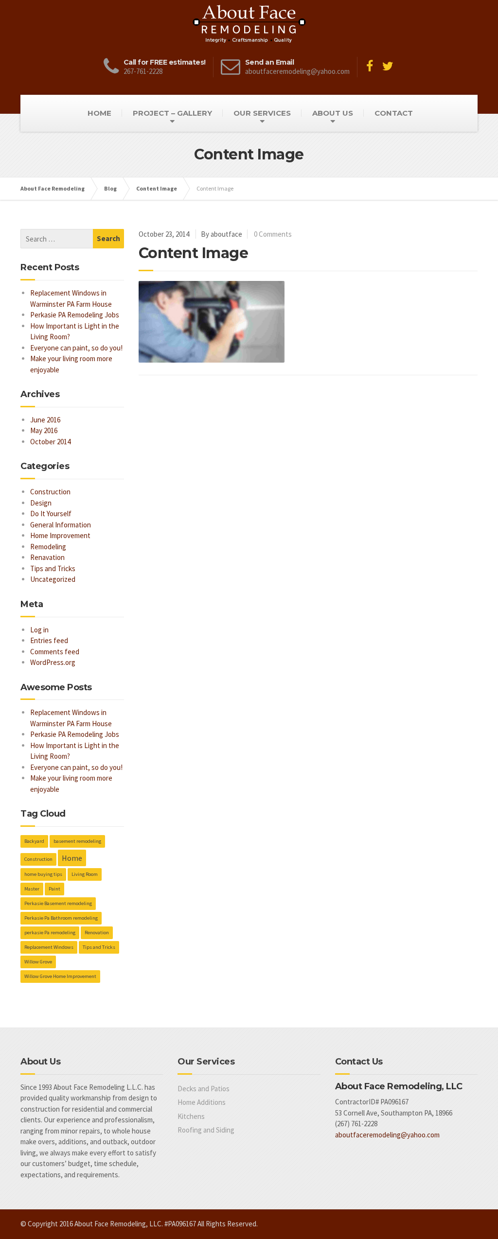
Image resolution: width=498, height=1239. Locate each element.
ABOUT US (332, 113)
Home (72, 858)
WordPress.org (52, 662)
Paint (54, 889)
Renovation (97, 932)
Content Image (156, 188)
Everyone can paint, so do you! (76, 347)
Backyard (34, 841)
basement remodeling (77, 841)
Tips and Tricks (52, 568)
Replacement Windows (48, 947)
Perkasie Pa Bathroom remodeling (61, 918)
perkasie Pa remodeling (49, 932)
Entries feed (49, 640)
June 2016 (45, 419)
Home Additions (202, 1102)
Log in (39, 629)
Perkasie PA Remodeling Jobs (74, 314)
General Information (60, 524)
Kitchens (191, 1116)
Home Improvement (60, 535)
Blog (110, 188)
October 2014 (50, 441)
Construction (50, 491)
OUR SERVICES (262, 113)
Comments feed (54, 651)
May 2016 (43, 430)
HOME (99, 113)
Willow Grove (38, 962)
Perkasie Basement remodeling (58, 903)
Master (31, 889)
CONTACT (393, 113)
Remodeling (48, 546)
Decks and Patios (204, 1088)
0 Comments (273, 234)
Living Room (84, 874)
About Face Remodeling (52, 188)
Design (41, 502)
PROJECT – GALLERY (172, 113)
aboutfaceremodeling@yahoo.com (387, 1134)
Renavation (47, 557)
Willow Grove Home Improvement (60, 976)
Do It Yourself (50, 513)
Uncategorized (52, 579)
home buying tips (43, 874)
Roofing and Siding (206, 1129)
